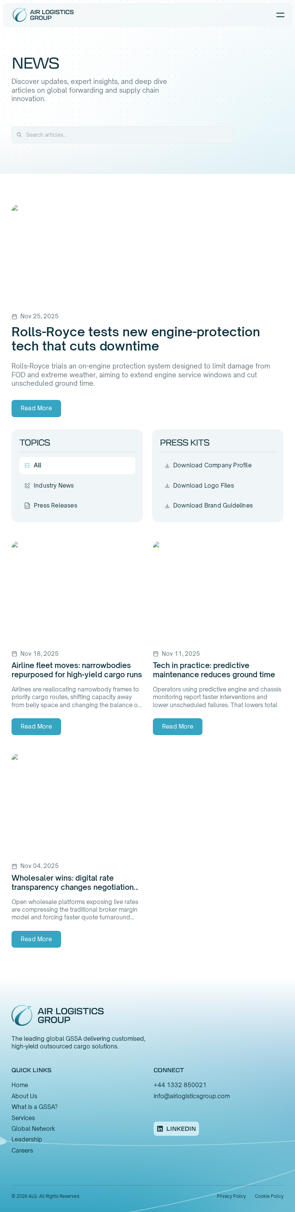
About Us (24, 1096)
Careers (22, 1150)
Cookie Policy (269, 1196)
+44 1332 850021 (180, 1085)
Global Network (33, 1128)
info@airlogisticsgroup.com (192, 1096)
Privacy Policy (231, 1196)
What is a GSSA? (35, 1106)
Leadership (27, 1139)
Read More (36, 408)
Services (23, 1118)
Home (20, 1085)
